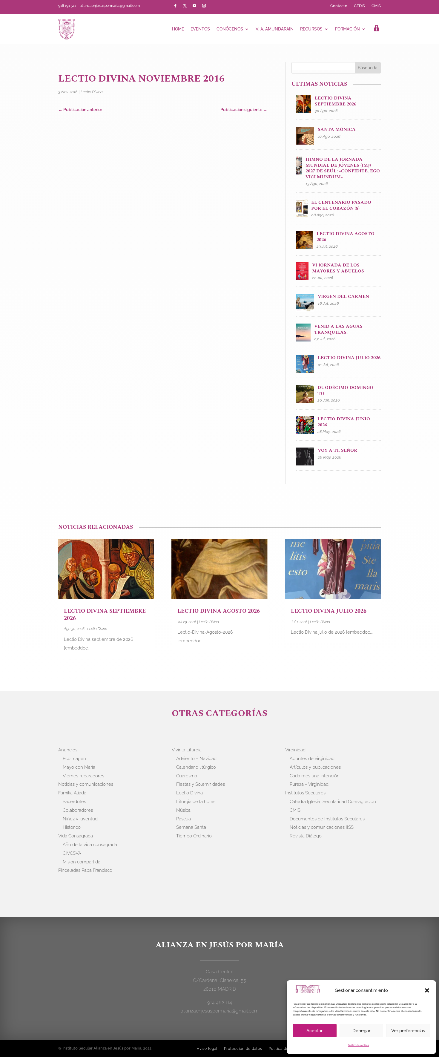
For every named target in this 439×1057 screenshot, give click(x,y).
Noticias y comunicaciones (85, 784)
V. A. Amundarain (275, 29)
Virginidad (295, 750)
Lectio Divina (92, 92)
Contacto (338, 6)
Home (178, 29)
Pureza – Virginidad (309, 784)
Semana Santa (191, 827)
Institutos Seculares (305, 793)
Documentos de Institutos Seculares (327, 819)
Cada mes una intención (315, 776)
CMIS (376, 6)
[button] (427, 990)
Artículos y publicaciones (315, 767)
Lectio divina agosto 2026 (218, 611)
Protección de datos (243, 1049)
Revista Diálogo (306, 836)
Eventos (200, 29)
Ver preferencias (408, 1030)
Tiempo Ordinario (194, 836)
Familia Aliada (72, 793)
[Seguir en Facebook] (175, 5)
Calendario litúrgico (196, 767)
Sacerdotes (74, 801)
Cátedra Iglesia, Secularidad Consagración (333, 801)
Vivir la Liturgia (187, 750)
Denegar (361, 1030)
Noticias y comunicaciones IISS (322, 827)
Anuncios (67, 750)
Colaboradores (78, 810)
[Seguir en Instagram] (204, 5)
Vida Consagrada (75, 836)
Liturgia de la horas (195, 801)
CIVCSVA (72, 853)
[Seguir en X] (184, 5)
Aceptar (314, 1030)
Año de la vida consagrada (90, 844)
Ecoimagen (74, 758)
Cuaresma (186, 776)
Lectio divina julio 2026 (328, 611)
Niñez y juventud (80, 819)
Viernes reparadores (83, 776)
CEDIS (359, 6)
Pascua (183, 819)
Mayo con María (79, 767)
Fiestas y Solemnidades (200, 784)
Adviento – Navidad (196, 758)
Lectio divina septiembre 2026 (105, 614)
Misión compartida (81, 862)
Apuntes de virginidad (312, 758)
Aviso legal (207, 1049)
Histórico (72, 827)
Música (183, 810)
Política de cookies (358, 1045)
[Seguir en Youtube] (194, 5)
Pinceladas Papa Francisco (85, 870)
